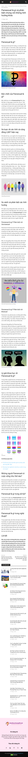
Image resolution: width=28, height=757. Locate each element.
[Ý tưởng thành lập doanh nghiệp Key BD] (5, 570)
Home (2, 6)
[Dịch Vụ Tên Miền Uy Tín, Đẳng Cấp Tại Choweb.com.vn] (5, 713)
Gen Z (6, 6)
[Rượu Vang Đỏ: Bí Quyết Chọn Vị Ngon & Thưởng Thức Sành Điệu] (5, 600)
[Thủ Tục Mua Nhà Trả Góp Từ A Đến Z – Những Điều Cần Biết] (5, 645)
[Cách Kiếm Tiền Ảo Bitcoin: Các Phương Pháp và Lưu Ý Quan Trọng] (5, 690)
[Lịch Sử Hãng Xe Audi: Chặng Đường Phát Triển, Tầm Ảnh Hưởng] (5, 675)
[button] (2, 2)
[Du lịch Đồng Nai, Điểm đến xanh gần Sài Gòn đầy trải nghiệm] (5, 623)
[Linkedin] (10, 748)
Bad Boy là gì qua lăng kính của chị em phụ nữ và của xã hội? (6, 558)
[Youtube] (21, 748)
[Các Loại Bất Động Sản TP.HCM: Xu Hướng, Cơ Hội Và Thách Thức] (5, 638)
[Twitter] (17, 748)
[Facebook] (6, 748)
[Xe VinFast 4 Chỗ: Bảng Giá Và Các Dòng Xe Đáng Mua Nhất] (5, 593)
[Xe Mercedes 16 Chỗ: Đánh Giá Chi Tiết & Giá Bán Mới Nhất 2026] (5, 608)
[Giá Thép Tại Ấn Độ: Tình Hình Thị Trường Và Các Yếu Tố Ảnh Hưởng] (5, 653)
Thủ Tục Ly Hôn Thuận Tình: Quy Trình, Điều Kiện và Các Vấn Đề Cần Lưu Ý (17, 705)
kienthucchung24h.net (18, 753)
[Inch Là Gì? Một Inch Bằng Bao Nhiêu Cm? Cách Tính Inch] (5, 630)
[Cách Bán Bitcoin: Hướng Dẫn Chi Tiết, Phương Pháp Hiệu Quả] (5, 683)
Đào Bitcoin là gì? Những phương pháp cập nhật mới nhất (21, 558)
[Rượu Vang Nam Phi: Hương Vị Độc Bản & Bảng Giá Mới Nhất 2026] (5, 585)
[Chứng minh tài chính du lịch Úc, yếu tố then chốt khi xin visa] (5, 615)
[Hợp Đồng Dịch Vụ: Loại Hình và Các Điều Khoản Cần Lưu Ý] (5, 698)
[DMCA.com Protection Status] (14, 755)
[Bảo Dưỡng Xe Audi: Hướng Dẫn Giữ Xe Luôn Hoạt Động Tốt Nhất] (5, 668)
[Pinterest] (14, 748)
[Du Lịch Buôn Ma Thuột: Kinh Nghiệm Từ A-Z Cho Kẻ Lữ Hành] (5, 578)
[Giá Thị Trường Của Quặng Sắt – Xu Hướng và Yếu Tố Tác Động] (5, 660)
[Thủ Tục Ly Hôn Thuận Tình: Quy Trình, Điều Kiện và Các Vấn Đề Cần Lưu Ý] (5, 705)
